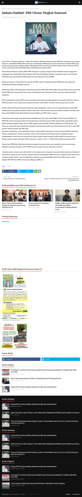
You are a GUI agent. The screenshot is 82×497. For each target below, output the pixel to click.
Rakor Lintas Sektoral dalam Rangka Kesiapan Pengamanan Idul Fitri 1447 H (13, 205)
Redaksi (68, 494)
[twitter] (61, 359)
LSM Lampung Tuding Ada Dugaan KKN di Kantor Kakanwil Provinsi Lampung (38, 483)
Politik (9, 8)
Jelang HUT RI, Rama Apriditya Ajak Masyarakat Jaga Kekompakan (33, 387)
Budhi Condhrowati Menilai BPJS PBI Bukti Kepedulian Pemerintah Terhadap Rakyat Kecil (67, 206)
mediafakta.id (7, 17)
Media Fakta (5, 494)
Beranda (4, 8)
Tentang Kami (76, 494)
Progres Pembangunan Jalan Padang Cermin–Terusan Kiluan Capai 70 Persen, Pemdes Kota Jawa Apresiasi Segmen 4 (44, 422)
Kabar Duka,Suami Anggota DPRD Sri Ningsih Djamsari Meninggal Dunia (36, 378)
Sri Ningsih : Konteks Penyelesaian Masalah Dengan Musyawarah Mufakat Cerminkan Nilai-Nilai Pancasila (44, 371)
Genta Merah (15, 494)
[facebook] (21, 359)
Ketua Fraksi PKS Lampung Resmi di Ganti (39, 204)
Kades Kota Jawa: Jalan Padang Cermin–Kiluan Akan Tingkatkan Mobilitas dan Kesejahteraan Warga (45, 413)
